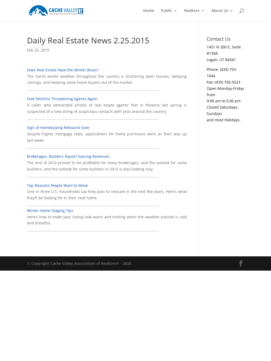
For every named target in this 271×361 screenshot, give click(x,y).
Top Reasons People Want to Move (57, 185)
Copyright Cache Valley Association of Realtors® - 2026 (81, 263)
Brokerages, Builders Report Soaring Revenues (68, 156)
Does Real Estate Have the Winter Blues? (62, 69)
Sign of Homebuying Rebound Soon (58, 127)
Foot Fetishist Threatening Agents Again (62, 98)
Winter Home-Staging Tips (50, 210)
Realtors (191, 11)
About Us (219, 11)
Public (166, 11)
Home (148, 11)
